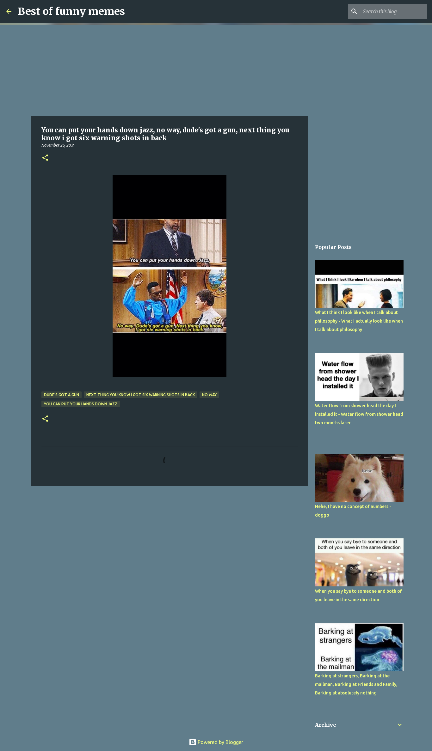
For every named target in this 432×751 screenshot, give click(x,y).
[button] (45, 158)
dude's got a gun (61, 395)
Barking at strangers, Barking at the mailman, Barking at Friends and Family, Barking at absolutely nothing (356, 684)
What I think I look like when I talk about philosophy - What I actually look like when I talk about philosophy (359, 321)
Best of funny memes (71, 11)
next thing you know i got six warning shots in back (140, 395)
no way (209, 395)
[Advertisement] (169, 69)
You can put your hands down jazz (80, 404)
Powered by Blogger (219, 742)
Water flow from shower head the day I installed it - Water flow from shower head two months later (359, 414)
